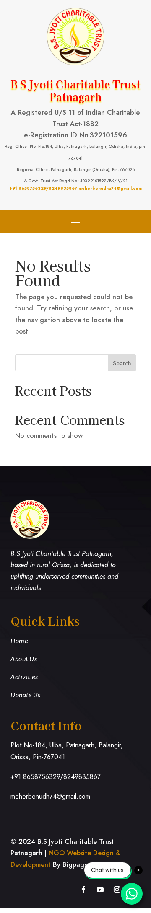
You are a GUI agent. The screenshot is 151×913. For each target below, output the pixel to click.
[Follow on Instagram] (117, 889)
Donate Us (25, 694)
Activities (24, 676)
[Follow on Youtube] (100, 889)
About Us (23, 658)
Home (19, 640)
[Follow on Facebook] (83, 889)
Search (122, 363)
